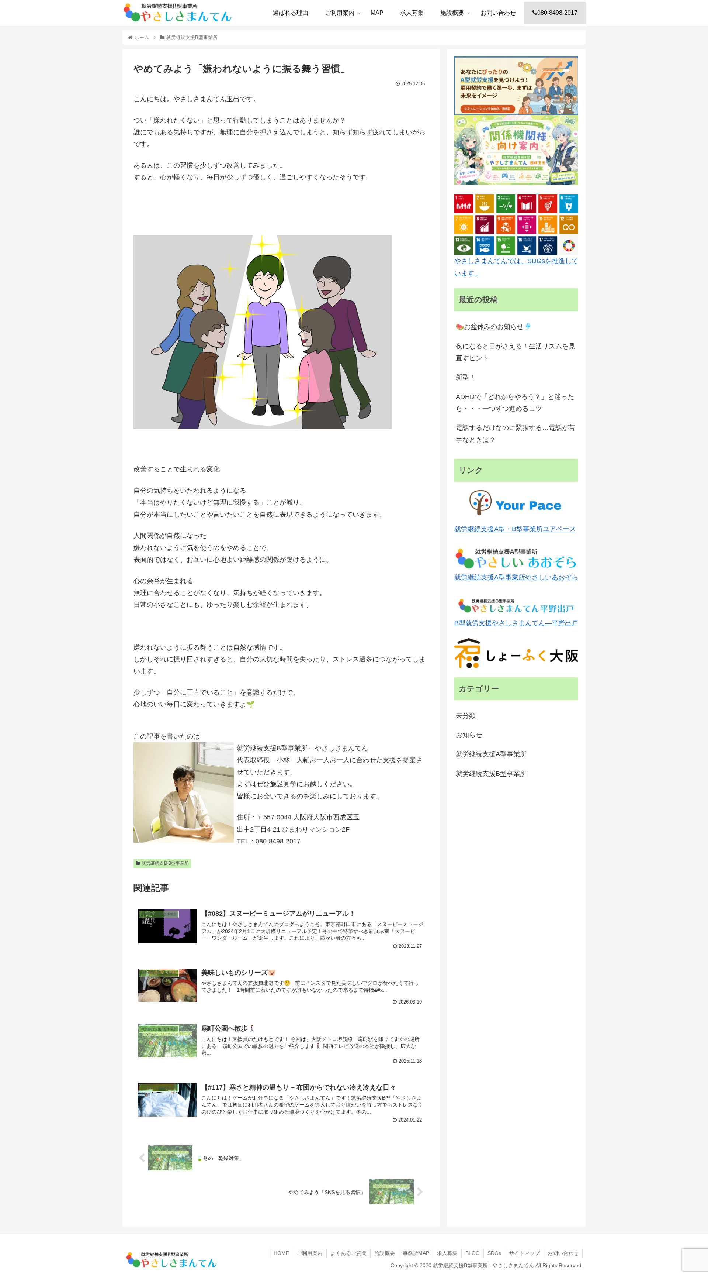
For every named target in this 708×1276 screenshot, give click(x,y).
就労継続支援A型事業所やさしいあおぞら (516, 577)
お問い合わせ (563, 1253)
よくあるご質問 (348, 1253)
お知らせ (469, 735)
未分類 (466, 715)
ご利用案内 (310, 1253)
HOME (281, 1253)
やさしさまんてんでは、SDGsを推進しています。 (516, 266)
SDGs (494, 1253)
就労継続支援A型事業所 (491, 754)
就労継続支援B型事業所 (165, 863)
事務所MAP (416, 1253)
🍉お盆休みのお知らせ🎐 (494, 326)
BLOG (472, 1253)
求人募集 (447, 1253)
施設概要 (384, 1253)
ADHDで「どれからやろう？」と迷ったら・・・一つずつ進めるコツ (515, 402)
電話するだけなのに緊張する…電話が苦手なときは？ (515, 433)
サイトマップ (524, 1253)
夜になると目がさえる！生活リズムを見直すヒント (515, 352)
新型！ (466, 377)
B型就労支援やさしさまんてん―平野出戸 (516, 623)
